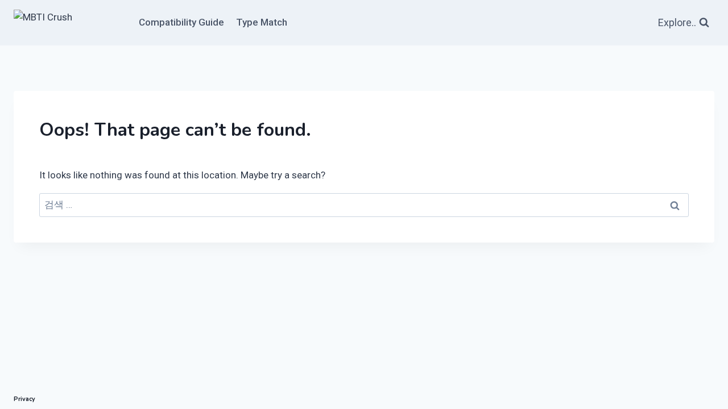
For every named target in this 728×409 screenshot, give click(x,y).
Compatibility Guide (181, 22)
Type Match (261, 22)
